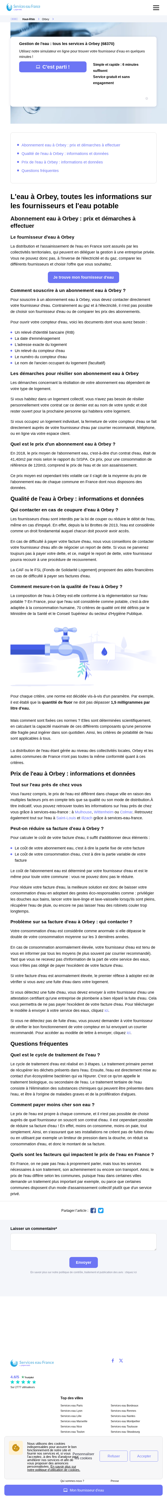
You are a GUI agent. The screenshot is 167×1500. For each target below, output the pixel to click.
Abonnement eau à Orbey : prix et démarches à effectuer (71, 145)
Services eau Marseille (73, 1421)
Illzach (86, 818)
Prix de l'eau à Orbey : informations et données (62, 162)
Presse (115, 1481)
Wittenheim (104, 812)
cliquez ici (131, 1272)
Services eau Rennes (123, 1410)
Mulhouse (83, 812)
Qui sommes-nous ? (72, 1481)
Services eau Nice (71, 1426)
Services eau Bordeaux (124, 1405)
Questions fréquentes (40, 170)
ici (106, 1010)
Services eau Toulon (72, 1431)
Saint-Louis (66, 818)
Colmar (126, 812)
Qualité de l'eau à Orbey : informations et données (65, 153)
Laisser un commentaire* (33, 1228)
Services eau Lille (71, 1416)
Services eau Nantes (123, 1416)
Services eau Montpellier (125, 1421)
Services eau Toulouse (124, 1426)
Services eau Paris (71, 1405)
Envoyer (83, 1262)
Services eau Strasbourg (125, 1431)
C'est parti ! (56, 67)
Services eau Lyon (71, 1410)
